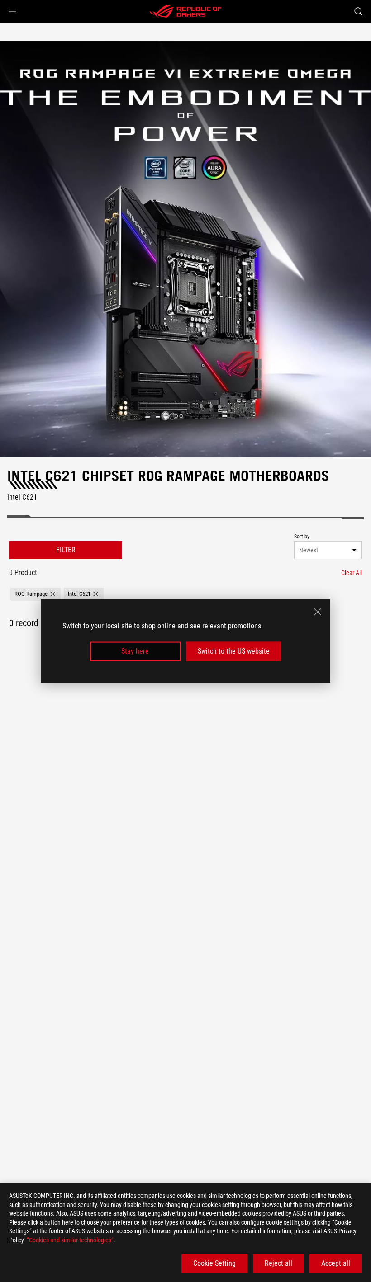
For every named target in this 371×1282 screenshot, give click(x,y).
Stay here (135, 651)
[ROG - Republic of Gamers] (185, 11)
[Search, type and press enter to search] (358, 11)
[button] (12, 11)
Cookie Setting (214, 1263)
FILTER (66, 550)
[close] (317, 612)
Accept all (335, 1263)
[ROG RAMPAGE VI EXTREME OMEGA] (185, 249)
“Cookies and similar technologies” (70, 1240)
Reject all (278, 1263)
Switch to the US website (234, 651)
